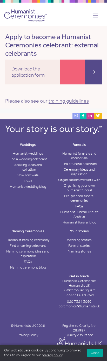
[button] (94, 15)
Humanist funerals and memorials (79, 155)
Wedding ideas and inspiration (28, 167)
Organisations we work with (79, 180)
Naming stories (79, 251)
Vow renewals (27, 175)
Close (95, 353)
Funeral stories (79, 245)
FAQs (28, 181)
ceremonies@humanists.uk (79, 306)
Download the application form (28, 72)
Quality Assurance (79, 335)
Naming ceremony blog (28, 267)
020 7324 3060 (79, 301)
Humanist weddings (28, 153)
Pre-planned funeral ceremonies (79, 198)
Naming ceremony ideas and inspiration (28, 253)
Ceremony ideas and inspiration (79, 171)
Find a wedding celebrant (28, 159)
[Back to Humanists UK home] (79, 344)
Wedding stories (79, 240)
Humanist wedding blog (28, 186)
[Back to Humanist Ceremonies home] (25, 15)
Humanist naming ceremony (27, 240)
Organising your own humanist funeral (79, 187)
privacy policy (52, 355)
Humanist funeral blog (79, 222)
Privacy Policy (28, 335)
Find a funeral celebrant (79, 164)
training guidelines (69, 101)
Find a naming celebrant (28, 245)
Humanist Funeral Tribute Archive (79, 214)
